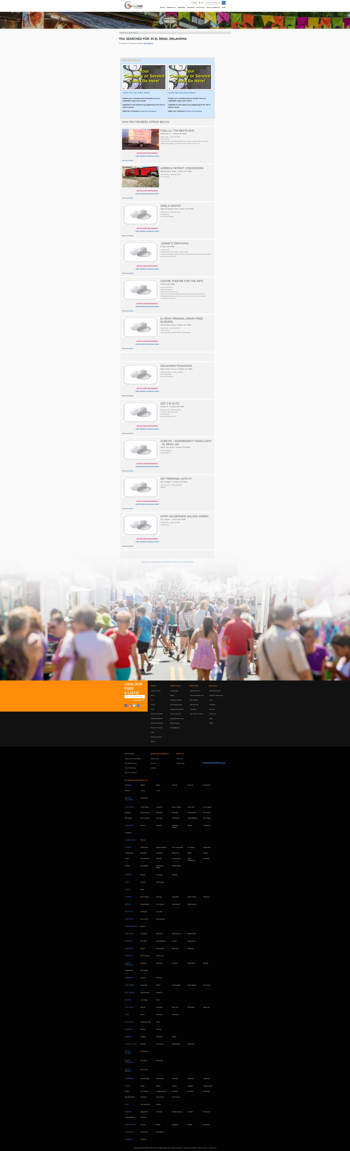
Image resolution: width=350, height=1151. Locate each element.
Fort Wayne (160, 904)
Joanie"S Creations (174, 243)
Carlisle (143, 1044)
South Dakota (128, 1070)
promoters (181, 7)
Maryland (129, 934)
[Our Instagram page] (130, 705)
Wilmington (144, 970)
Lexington (144, 911)
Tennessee (129, 1078)
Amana (143, 882)
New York (129, 1007)
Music (153, 695)
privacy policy (202, 1148)
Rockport (144, 1097)
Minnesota (129, 948)
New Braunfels (130, 1097)
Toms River (207, 985)
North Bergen (192, 985)
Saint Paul (175, 948)
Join (210, 700)
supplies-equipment (177, 709)
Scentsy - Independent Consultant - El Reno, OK (186, 442)
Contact (153, 768)
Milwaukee (144, 1132)
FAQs (211, 723)
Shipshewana (192, 904)
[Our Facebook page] (125, 705)
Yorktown (144, 1117)
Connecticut (130, 840)
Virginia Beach (129, 1117)
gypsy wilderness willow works (185, 516)
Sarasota (206, 858)
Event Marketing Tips (197, 695)
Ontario (128, 1029)
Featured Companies (131, 60)
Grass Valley (176, 807)
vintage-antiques (176, 700)
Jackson (143, 1139)
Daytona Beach (161, 847)
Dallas (127, 1091)
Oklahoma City (146, 1022)
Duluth (143, 948)
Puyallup (175, 1124)
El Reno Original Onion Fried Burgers (182, 320)
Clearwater (144, 847)
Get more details (127, 160)
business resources (176, 718)
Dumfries (159, 1112)
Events (153, 686)
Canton (174, 1086)
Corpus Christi (207, 1086)
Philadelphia (176, 1044)
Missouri (128, 956)
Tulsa (158, 1022)
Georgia (128, 875)
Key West (144, 853)
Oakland (128, 812)
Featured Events (156, 737)
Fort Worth (144, 1091)
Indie (152, 732)
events (162, 7)
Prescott (190, 785)
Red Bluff (159, 812)
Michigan (129, 941)
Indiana (128, 904)
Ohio (127, 1014)
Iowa (127, 882)
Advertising (180, 763)
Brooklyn (159, 1007)
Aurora (143, 825)
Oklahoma (129, 1022)
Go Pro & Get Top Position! (147, 153)
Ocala (127, 858)
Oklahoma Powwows (176, 365)
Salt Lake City (145, 1104)
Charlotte (159, 963)
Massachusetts (130, 926)
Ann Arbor (144, 941)
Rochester (191, 1007)
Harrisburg (160, 1044)
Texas (127, 1086)
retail (172, 695)
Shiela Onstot (171, 205)
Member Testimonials (216, 695)
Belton (158, 1086)
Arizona (128, 785)
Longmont (206, 825)
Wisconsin (129, 1132)
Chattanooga (145, 1078)
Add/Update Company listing (147, 156)
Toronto (159, 1029)
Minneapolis (160, 948)
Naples (205, 853)
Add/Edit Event (195, 691)
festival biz (200, 7)
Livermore (191, 807)
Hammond (144, 919)
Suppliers (212, 704)
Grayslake (175, 897)
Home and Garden (157, 723)
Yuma (158, 790)
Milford (143, 840)
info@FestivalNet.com (213, 762)
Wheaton (206, 897)
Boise (142, 889)
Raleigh (205, 963)
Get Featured (194, 704)
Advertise (193, 709)
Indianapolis (176, 904)
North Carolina (129, 964)
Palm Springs (145, 812)
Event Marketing (130, 768)
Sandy (158, 1104)
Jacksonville (129, 853)
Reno (158, 1000)
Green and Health (157, 714)
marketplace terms (190, 1148)
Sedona (127, 790)
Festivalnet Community (159, 754)
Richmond (206, 1112)
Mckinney (206, 1091)
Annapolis (144, 934)
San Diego (128, 818)
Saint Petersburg (191, 859)
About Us (180, 754)
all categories (174, 728)
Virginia (128, 1112)
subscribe (137, 700)
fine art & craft (175, 714)
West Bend (159, 1132)
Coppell (190, 1086)
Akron (143, 1014)
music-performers (176, 704)
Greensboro (192, 963)
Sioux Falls (144, 1069)
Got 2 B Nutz (170, 403)
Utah (127, 1104)
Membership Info (214, 691)
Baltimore (159, 934)
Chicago (159, 897)
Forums (153, 763)
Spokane (206, 1124)
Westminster (192, 934)
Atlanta (143, 875)
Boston (143, 926)
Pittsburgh (191, 1044)
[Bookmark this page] (138, 705)
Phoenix (174, 785)
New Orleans (160, 919)
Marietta (174, 875)
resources (190, 7)
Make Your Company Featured (183, 562)
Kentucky (129, 911)
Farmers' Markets (156, 728)
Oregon (128, 1037)
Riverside (175, 812)
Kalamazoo (192, 941)
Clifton (158, 985)
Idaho (127, 889)
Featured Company (148, 111)
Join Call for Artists (196, 714)
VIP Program (194, 700)
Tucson (143, 790)
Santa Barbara (193, 818)
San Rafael (175, 818)
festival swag (174, 723)
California (129, 807)
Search (153, 741)
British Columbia (129, 798)
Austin (143, 1086)
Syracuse (206, 1007)
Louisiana (129, 919)
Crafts (153, 704)
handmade (174, 691)
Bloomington (145, 897)
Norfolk (190, 1112)
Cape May (144, 985)
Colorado (129, 825)
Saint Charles (192, 897)
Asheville (143, 963)
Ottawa (143, 1029)
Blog (223, 7)
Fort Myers (191, 847)
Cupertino (159, 807)
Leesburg (159, 853)
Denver (190, 825)
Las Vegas (144, 1000)
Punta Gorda (176, 858)
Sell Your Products (131, 772)
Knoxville (175, 1078)
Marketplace (171, 7)
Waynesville (129, 970)
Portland (159, 1037)
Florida (128, 847)
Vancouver (144, 798)
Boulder (159, 825)
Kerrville (190, 1091)
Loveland (128, 833)
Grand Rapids (161, 941)
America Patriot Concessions (182, 168)
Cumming (159, 875)
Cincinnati (159, 1014)
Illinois (128, 897)
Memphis (191, 1078)
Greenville (159, 1060)
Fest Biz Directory (131, 763)
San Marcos (176, 1097)
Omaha (158, 978)
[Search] (223, 3)
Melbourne (175, 853)
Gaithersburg (176, 934)
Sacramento (192, 812)
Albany (143, 1007)
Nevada (128, 1000)
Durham (174, 963)
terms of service (176, 1148)
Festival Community (213, 7)
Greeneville (160, 1078)
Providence (144, 1051)
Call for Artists (156, 691)
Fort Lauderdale (177, 847)
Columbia (144, 1060)
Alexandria (144, 1112)
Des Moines (160, 882)
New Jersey (130, 985)
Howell (174, 941)
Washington (130, 1124)
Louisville (159, 911)
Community (155, 759)
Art (152, 700)
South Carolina (129, 1061)
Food (152, 709)
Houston (175, 1091)
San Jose (159, 818)
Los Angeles (207, 807)
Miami (190, 853)
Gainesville (206, 847)
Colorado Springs (175, 826)
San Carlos (207, 812)
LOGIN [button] (195, 2)
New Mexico (130, 992)
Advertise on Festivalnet (133, 759)
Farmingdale (176, 985)
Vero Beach (144, 866)
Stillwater (191, 948)
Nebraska (129, 978)
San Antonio (160, 1097)
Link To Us (212, 714)
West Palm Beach (160, 866)
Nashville (206, 1078)
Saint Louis (159, 956)
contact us (212, 1148)
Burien (158, 1124)
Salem (174, 1037)
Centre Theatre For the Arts (182, 281)
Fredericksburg (161, 1091)
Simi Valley (207, 818)
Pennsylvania (130, 1044)
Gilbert (143, 785)
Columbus (175, 1014)
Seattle (190, 1124)
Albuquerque (145, 992)
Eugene (143, 1037)
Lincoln (143, 978)
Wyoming (129, 1139)
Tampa (127, 866)
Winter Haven (176, 866)
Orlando (159, 858)
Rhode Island (128, 1052)
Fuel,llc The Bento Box (177, 130)
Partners (212, 709)
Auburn (143, 1124)
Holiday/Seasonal (157, 718)
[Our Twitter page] (134, 705)
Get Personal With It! (176, 478)
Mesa (158, 785)
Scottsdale (206, 785)
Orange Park (145, 858)
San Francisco (145, 818)
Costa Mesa (144, 807)
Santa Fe (159, 992)
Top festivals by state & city (136, 780)
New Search (148, 43)
